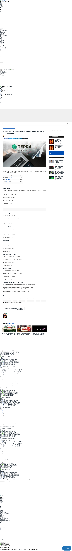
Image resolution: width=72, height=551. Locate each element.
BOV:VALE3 (7, 184)
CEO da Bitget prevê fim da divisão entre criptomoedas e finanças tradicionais (59, 162)
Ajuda (1, 514)
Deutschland (2, 504)
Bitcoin (6, 98)
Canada (1, 78)
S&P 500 (6, 90)
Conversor (1, 526)
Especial (37, 300)
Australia (1, 77)
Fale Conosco (2, 73)
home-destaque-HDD (6, 302)
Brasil (1, 76)
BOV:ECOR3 (10, 177)
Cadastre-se (5, 292)
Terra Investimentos (14, 302)
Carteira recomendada (6, 300)
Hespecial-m (44, 300)
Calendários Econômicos (4, 47)
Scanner (1, 8)
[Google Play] (2, 529)
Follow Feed (2, 26)
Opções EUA (2, 42)
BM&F (1, 41)
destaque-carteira (30, 300)
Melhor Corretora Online (3, 35)
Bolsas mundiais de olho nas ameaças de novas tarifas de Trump (59, 146)
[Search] (67, 124)
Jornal (1, 523)
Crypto (1, 38)
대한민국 (1, 508)
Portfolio (1, 6)
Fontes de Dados (2, 519)
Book (1, 3)
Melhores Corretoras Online (4, 518)
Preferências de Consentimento (5, 520)
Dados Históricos (2, 32)
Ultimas (20, 302)
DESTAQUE (14, 300)
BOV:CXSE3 (11, 183)
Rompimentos (2, 34)
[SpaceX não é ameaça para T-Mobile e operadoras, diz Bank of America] (39, 328)
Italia (0, 505)
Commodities (2, 43)
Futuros (1, 39)
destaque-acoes (21, 300)
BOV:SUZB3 (8, 179)
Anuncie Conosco (2, 517)
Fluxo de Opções (2, 33)
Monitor (1, 2)
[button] (4, 543)
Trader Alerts (2, 29)
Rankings (1, 5)
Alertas (1, 27)
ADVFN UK (2, 75)
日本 (0, 507)
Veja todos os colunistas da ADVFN (55, 153)
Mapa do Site (2, 515)
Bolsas (1, 44)
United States (2, 74)
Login (9, 481)
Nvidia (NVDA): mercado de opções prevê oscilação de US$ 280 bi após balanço (59, 172)
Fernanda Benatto (9, 135)
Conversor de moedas (3, 30)
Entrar (1, 69)
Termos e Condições (21, 549)
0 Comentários (20, 135)
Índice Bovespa (9, 86)
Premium (8, 69)
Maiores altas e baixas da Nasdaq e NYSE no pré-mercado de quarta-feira (59, 167)
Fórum (1, 4)
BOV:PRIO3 (8, 181)
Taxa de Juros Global (3, 48)
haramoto (56, 143)
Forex (1, 37)
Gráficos (1, 13)
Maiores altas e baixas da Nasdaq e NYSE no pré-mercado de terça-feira (59, 177)
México (1, 506)
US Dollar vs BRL (9, 94)
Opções (1, 14)
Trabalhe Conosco (3, 512)
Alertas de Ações (2, 28)
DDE (0, 31)
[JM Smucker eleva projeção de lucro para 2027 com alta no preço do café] (9, 328)
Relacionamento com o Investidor (5, 513)
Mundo (1, 7)
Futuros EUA (2, 40)
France (1, 503)
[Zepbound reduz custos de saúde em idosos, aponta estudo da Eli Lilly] (24, 328)
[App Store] (2, 528)
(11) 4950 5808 (2, 71)
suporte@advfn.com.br (3, 72)
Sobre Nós (1, 511)
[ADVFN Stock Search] (0, 1)
